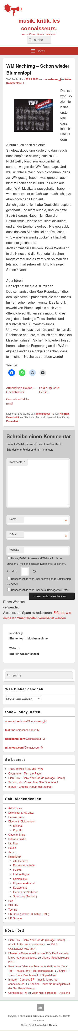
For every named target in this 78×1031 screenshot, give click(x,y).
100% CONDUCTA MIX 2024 (25, 769)
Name (12, 519)
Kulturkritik (13, 417)
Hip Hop (64, 413)
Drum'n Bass (16, 817)
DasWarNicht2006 (24, 865)
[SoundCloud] (40, 1007)
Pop (10, 901)
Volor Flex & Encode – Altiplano (51, 993)
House (12, 848)
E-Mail (13, 534)
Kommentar (17, 462)
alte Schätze (20, 861)
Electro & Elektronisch (21, 821)
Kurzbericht (20, 887)
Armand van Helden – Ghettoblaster (20, 390)
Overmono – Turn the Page (24, 773)
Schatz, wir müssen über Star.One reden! (33, 782)
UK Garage (15, 918)
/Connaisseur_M (26, 721)
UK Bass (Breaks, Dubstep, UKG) (28, 914)
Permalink (12, 421)
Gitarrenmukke (17, 839)
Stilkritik (13, 905)
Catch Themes (49, 1025)
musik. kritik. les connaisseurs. (39, 24)
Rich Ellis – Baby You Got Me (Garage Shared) (36, 778)
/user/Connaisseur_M (22, 730)
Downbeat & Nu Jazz (21, 812)
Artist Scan (15, 808)
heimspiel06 (20, 879)
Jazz (11, 852)
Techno (12, 909)
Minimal (17, 826)
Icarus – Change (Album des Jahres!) (30, 787)
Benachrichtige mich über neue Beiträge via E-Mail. (40, 590)
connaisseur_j (52, 79)
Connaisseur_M (17, 993)
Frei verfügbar (21, 874)
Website (14, 550)
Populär (17, 830)
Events (17, 870)
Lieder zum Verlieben (25, 892)
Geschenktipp (16, 834)
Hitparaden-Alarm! (24, 883)
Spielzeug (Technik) (25, 896)
